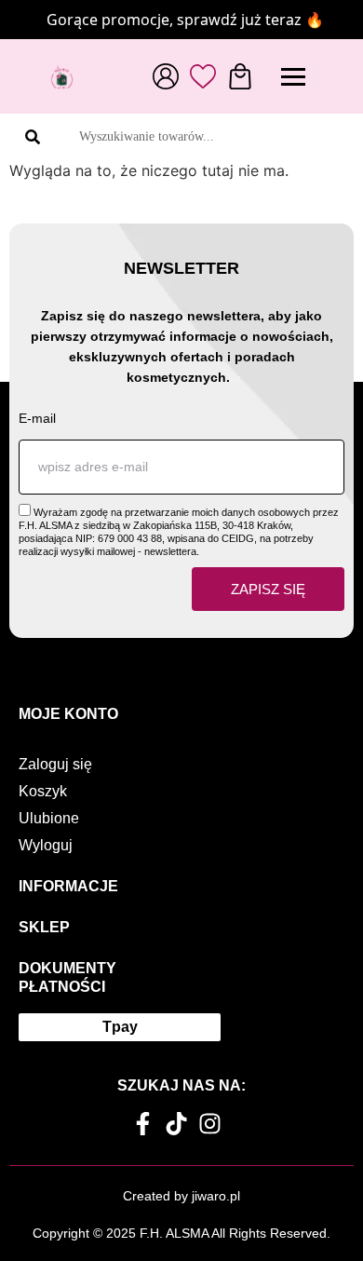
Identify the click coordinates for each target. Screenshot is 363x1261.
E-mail (37, 418)
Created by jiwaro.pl (181, 1195)
